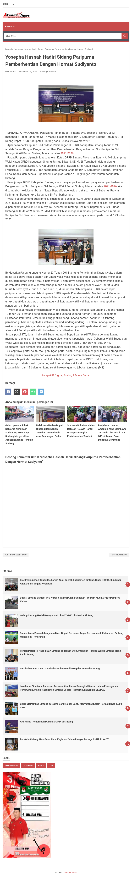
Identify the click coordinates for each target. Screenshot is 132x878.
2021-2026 (67, 153)
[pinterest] (25, 392)
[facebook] (8, 392)
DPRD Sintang (11, 765)
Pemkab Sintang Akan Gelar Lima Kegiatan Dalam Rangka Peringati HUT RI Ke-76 (64, 739)
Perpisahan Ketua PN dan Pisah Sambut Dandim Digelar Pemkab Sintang (60, 668)
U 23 (51, 765)
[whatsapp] (33, 392)
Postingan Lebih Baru (15, 555)
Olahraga (28, 765)
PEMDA (41, 765)
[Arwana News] (16, 15)
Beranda (10, 26)
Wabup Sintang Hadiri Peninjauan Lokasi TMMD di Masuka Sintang (56, 615)
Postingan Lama (119, 555)
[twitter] (17, 392)
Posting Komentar (48, 71)
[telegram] (41, 392)
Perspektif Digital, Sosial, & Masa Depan (66, 375)
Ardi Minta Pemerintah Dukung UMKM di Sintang (46, 721)
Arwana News (70, 872)
